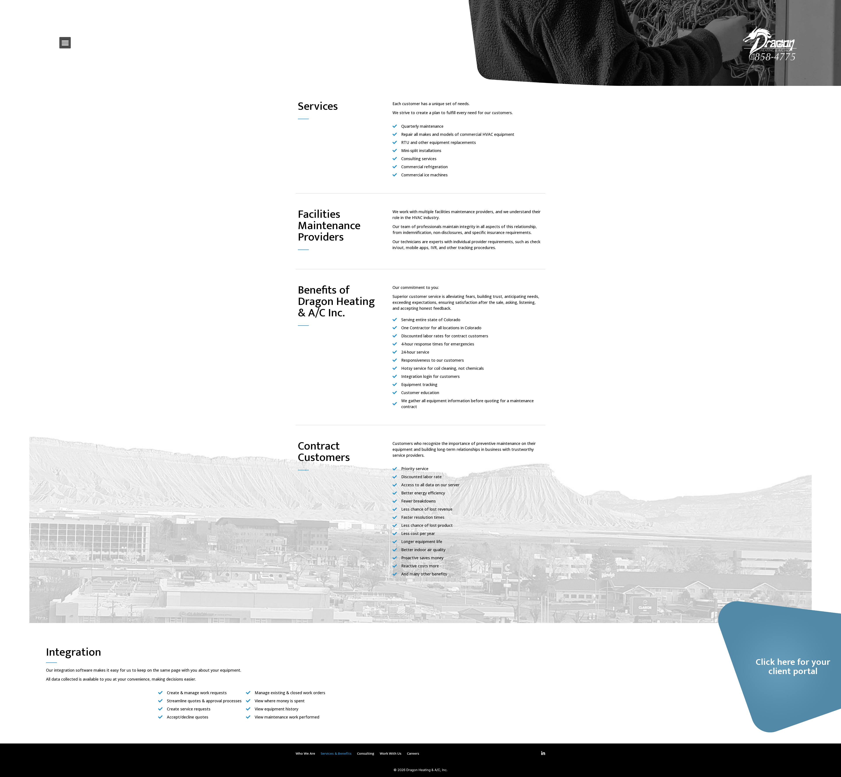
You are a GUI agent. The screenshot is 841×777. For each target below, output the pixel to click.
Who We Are (305, 753)
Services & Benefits (336, 753)
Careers (413, 753)
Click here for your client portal (793, 667)
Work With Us (390, 753)
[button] (65, 43)
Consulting (365, 753)
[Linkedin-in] (543, 753)
